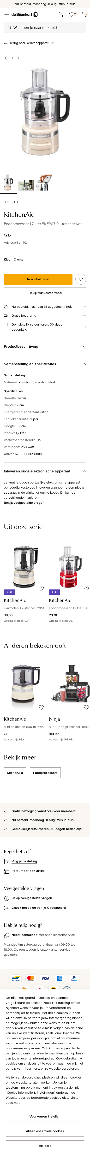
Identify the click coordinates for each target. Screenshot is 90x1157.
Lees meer (14, 1103)
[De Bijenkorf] (25, 14)
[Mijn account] (60, 14)
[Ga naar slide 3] (18, 58)
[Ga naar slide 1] (7, 58)
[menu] (7, 14)
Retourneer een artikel (28, 870)
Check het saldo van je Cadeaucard (39, 907)
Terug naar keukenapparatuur (32, 43)
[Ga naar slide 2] (12, 58)
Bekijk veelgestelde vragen (24, 502)
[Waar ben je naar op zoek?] (9, 27)
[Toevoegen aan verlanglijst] (80, 279)
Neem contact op (24, 934)
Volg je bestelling (24, 861)
